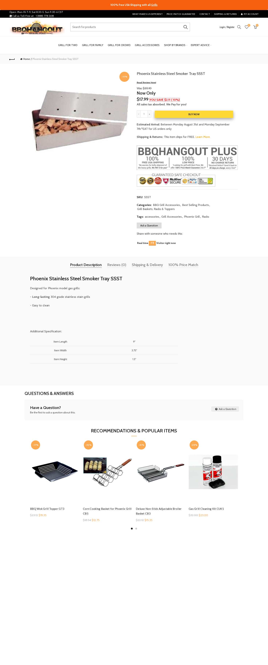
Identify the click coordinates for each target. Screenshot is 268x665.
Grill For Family (92, 45)
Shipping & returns (225, 14)
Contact (204, 14)
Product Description (86, 265)
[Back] (12, 59)
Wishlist (248, 25)
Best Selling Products (195, 205)
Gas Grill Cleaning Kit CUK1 (206, 508)
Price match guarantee (181, 14)
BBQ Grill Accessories (166, 205)
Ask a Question (149, 225)
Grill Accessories (147, 45)
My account (251, 14)
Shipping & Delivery (147, 265)
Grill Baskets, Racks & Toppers (156, 209)
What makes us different (147, 14)
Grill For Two (68, 45)
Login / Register (227, 27)
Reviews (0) (116, 265)
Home (26, 59)
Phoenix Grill (192, 216)
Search (185, 27)
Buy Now (194, 114)
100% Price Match (183, 265)
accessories (152, 216)
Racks (205, 216)
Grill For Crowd (119, 45)
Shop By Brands (175, 45)
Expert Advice (200, 45)
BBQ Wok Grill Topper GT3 (47, 508)
